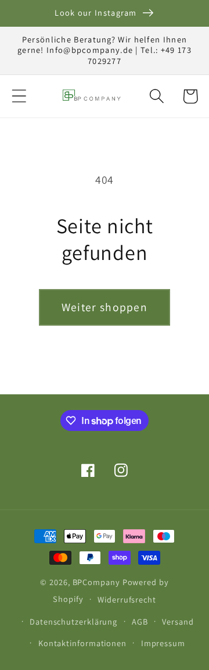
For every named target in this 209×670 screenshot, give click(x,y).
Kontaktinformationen (82, 642)
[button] (18, 96)
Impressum (163, 642)
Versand (177, 621)
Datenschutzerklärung (73, 621)
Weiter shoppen (104, 307)
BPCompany (96, 581)
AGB (140, 621)
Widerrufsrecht (127, 599)
